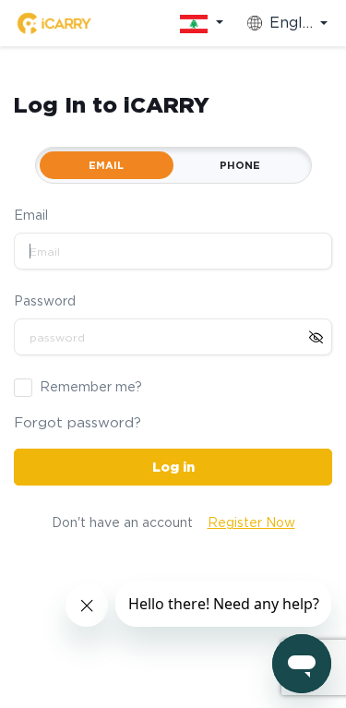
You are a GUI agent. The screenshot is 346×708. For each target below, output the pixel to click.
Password (45, 301)
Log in (173, 467)
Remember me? (91, 386)
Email (31, 215)
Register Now (251, 522)
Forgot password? (77, 422)
